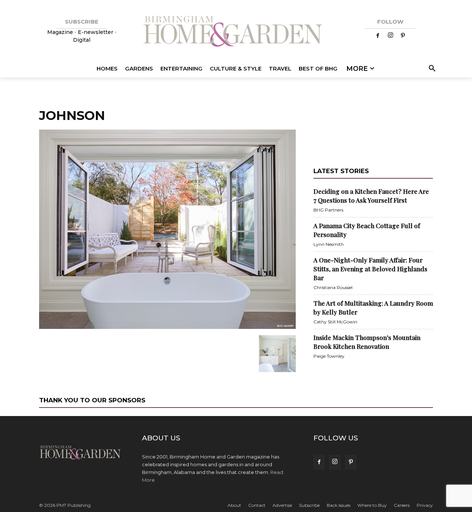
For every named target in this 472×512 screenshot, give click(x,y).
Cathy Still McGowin (335, 321)
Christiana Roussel (333, 287)
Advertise (282, 505)
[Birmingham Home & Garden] (236, 32)
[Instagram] (390, 35)
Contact (257, 505)
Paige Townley (328, 356)
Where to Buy (372, 505)
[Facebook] (378, 35)
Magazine (60, 32)
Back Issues (338, 505)
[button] (431, 69)
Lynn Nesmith (328, 244)
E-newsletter (95, 32)
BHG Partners (328, 210)
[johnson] (167, 327)
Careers (402, 505)
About (234, 505)
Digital (81, 40)
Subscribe (309, 505)
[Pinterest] (403, 35)
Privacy (425, 505)
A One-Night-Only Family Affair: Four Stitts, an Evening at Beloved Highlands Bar (370, 269)
